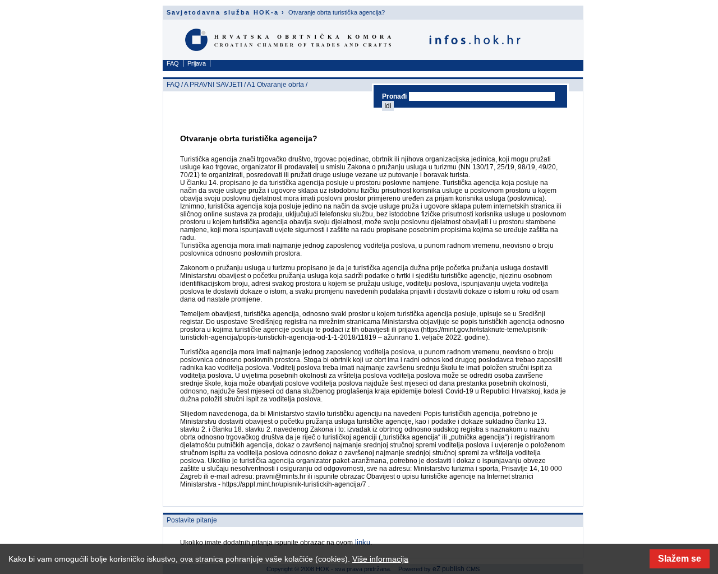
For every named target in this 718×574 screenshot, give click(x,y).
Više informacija (380, 558)
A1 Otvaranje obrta (275, 85)
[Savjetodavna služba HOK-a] (355, 51)
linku (361, 542)
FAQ (173, 63)
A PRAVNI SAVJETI (213, 85)
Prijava (196, 63)
